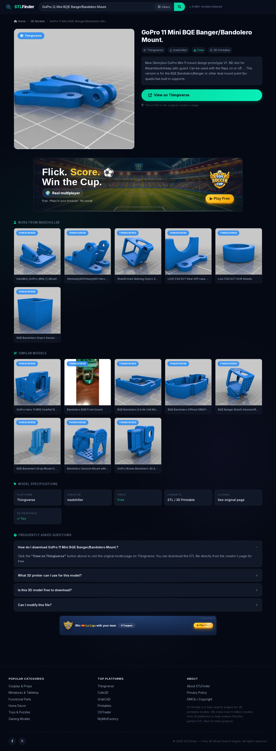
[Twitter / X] (22, 741)
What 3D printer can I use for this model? (50, 575)
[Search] (179, 7)
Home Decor (17, 705)
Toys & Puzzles (19, 712)
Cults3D (103, 692)
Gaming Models (19, 719)
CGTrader (104, 712)
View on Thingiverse (171, 95)
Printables (104, 705)
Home (21, 21)
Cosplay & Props (20, 686)
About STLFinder (198, 686)
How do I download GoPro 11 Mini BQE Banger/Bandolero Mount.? (68, 547)
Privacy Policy (197, 692)
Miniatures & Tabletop (24, 692)
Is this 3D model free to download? (45, 590)
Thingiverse (106, 686)
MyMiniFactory (108, 719)
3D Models (38, 21)
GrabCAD (104, 699)
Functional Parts (20, 699)
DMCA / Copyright (199, 699)
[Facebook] (12, 741)
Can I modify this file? (35, 605)
